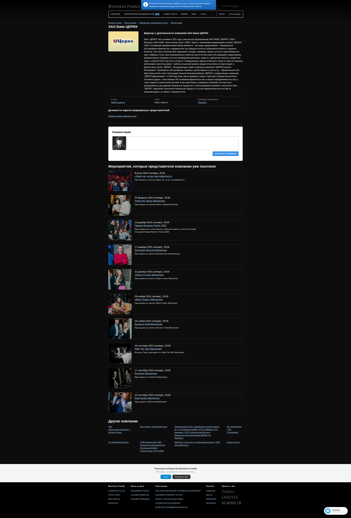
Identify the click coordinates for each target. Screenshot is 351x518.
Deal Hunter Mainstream (147, 398)
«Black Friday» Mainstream (149, 299)
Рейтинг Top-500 (174, 495)
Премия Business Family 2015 (150, 225)
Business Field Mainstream (148, 324)
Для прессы (114, 499)
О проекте (113, 491)
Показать (202, 102)
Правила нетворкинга (190, 491)
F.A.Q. (122, 491)
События (210, 491)
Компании (211, 499)
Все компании (130, 23)
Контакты (113, 503)
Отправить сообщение (226, 154)
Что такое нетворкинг (166, 491)
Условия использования (167, 503)
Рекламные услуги (140, 491)
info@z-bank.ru (118, 102)
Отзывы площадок (140, 499)
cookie (184, 3)
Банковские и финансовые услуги (153, 23)
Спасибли (160, 495)
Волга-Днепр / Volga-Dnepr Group (153, 427)
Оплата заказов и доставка (169, 499)
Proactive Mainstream (146, 373)
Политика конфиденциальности (171, 507)
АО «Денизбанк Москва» (118, 442)
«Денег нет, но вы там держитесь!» (153, 176)
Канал (165, 477)
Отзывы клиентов (140, 495)
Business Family (115, 23)
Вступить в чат (181, 477)
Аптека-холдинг (233, 442)
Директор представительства (122, 116)
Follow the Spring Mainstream (150, 201)
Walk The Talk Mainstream (148, 349)
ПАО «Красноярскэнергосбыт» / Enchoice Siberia (119, 429)
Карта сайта (114, 495)
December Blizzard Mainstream (151, 250)
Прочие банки (176, 23)
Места (209, 495)
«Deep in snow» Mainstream (149, 275)
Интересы (211, 503)
